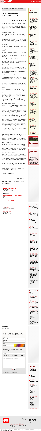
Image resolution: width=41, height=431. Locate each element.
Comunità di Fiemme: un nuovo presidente (34, 322)
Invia (14, 369)
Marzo (32, 404)
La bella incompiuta (32, 317)
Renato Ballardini (7, 196)
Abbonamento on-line (23, 425)
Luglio (34, 387)
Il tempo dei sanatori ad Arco (33, 319)
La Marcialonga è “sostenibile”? (33, 297)
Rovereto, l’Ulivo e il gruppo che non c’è (8, 174)
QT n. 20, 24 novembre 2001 (9, 197)
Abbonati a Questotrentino (33, 150)
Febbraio (33, 369)
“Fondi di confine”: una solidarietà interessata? (34, 303)
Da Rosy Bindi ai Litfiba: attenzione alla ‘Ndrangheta (34, 130)
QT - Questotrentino (33, 301)
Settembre (34, 385)
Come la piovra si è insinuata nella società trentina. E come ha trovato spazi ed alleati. (34, 59)
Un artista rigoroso (34, 307)
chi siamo (11, 425)
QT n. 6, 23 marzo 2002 (9, 8)
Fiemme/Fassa (16, 181)
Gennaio (33, 373)
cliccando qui (5, 350)
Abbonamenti (21, 424)
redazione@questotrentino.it (15, 424)
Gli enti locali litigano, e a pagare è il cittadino (21, 177)
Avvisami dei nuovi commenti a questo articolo (13, 355)
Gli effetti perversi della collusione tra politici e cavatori (34, 123)
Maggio (34, 395)
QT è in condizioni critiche (33, 143)
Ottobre (34, 381)
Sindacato (22, 181)
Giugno (32, 391)
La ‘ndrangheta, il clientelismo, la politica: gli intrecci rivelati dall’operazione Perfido (34, 51)
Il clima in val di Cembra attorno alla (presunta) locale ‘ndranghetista (33, 30)
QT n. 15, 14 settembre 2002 (9, 208)
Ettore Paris (6, 201)
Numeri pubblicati (22, 419)
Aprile (32, 399)
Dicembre (32, 376)
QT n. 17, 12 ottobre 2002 (8, 213)
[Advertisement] (14, 270)
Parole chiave (21, 420)
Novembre (33, 378)
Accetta (11, 430)
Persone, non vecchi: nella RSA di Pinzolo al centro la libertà (34, 310)
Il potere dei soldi (33, 306)
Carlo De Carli (6, 212)
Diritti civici (10, 181)
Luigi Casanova (6, 18)
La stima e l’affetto (34, 298)
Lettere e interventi (19, 8)
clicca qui (7, 430)
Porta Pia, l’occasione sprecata (32, 293)
